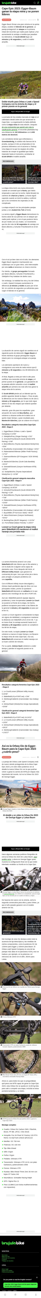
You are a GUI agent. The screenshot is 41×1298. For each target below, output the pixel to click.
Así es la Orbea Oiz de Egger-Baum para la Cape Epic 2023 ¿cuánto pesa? (13, 180)
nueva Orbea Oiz (9, 894)
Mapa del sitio (6, 1256)
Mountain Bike (6, 19)
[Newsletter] (38, 3)
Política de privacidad (8, 1272)
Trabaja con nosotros (7, 1261)
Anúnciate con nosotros (8, 1258)
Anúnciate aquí (20, 46)
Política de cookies (7, 1270)
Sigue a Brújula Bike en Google (20, 111)
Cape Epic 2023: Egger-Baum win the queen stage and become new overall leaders (20, 1285)
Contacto (4, 1259)
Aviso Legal (5, 1269)
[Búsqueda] (34, 3)
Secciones (5, 1255)
